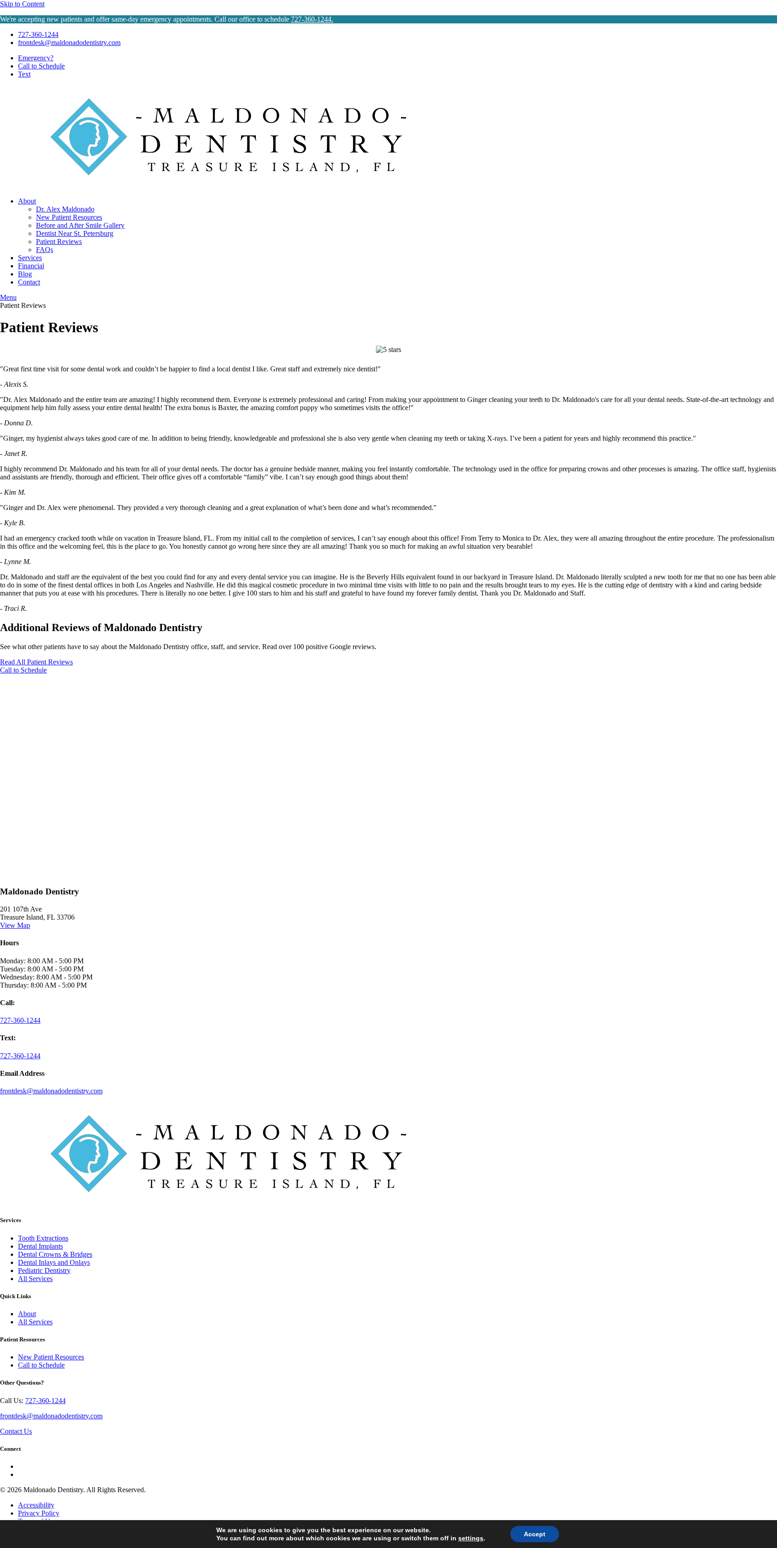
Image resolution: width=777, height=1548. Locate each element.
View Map (15, 925)
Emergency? (36, 58)
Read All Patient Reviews (36, 662)
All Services (35, 1278)
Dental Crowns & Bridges (55, 1254)
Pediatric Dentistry (44, 1270)
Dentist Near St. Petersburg (74, 233)
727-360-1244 (38, 34)
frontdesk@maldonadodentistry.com (69, 42)
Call (41, 66)
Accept (534, 1534)
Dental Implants (40, 1246)
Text (24, 74)
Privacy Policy (38, 1513)
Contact (29, 282)
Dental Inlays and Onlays (54, 1262)
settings (470, 1538)
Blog (25, 274)
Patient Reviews (59, 241)
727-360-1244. (312, 19)
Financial (31, 266)
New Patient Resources (69, 217)
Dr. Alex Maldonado (65, 209)
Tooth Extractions (43, 1238)
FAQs (44, 249)
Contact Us (16, 1431)
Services (30, 258)
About (27, 201)
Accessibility (36, 1505)
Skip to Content (22, 4)
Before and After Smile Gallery (80, 225)
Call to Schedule (23, 670)
